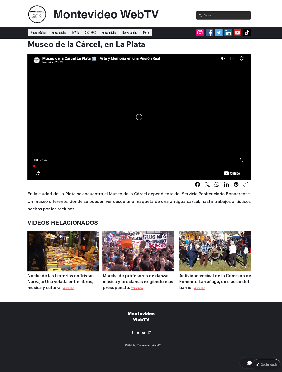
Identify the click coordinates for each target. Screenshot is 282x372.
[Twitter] (219, 32)
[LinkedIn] (226, 184)
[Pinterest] (236, 184)
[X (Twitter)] (207, 184)
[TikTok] (247, 32)
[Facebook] (197, 184)
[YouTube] (237, 32)
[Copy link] (245, 184)
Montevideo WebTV (106, 14)
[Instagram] (200, 32)
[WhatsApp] (216, 184)
